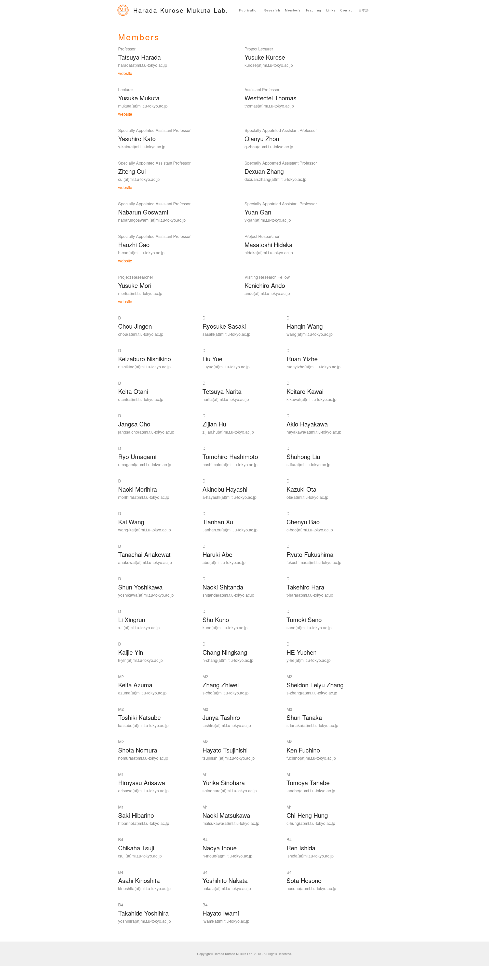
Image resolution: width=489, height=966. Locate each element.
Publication (249, 10)
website (125, 73)
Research (272, 10)
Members (293, 10)
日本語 (364, 10)
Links (331, 10)
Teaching (313, 10)
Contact (347, 10)
